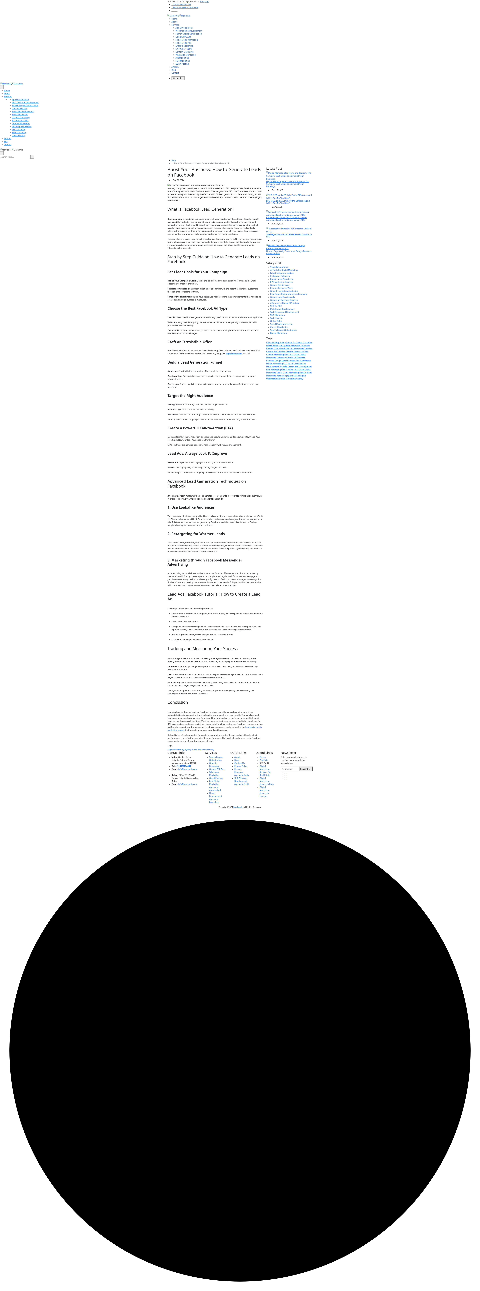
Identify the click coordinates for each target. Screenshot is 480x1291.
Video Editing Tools (279, 267)
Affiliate (175, 66)
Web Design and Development (284, 312)
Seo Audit (177, 78)
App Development (184, 27)
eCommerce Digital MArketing (284, 303)
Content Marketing (185, 51)
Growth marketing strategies (284, 291)
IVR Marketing (182, 57)
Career (263, 757)
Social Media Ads (183, 42)
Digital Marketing (278, 333)
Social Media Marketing (187, 39)
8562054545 (185, 766)
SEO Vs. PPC (276, 306)
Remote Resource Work (281, 288)
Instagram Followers (280, 276)
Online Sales (276, 321)
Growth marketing (275, 354)
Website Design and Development (296, 366)
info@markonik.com (187, 769)
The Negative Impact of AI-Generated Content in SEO (289, 235)
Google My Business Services (284, 300)
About (174, 21)
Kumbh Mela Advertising (282, 279)
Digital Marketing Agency (179, 749)
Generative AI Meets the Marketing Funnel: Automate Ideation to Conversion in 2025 (286, 218)
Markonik (237, 807)
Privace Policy (240, 766)
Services (175, 24)
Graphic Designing (184, 45)
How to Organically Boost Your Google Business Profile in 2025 (289, 252)
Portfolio (264, 760)
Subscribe (305, 769)
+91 (178, 766)
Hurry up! (204, 1)
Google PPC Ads (216, 769)
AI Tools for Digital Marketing (284, 270)
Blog (174, 69)
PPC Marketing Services (281, 282)
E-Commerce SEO (184, 48)
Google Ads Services (279, 285)
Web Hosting (276, 318)
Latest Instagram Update (282, 273)
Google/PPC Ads (183, 36)
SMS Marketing (183, 60)
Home (174, 18)
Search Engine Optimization (189, 33)
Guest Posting (182, 63)
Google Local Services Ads (282, 297)
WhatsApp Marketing (186, 54)
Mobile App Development (282, 309)
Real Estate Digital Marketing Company (288, 294)
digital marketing (234, 353)
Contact (175, 72)
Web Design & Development (189, 30)
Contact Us (239, 763)
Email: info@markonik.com (185, 7)
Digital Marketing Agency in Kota (267, 781)
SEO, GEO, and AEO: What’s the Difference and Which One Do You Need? (288, 202)
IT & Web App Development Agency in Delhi (241, 781)
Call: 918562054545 (182, 4)
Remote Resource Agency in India (241, 772)
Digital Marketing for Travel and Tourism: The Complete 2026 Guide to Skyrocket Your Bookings (287, 184)
